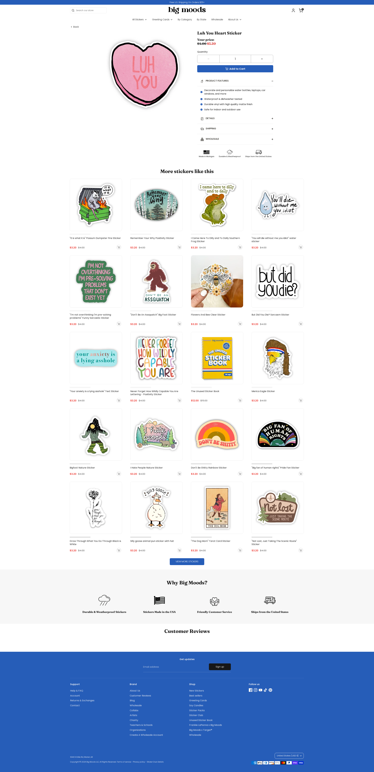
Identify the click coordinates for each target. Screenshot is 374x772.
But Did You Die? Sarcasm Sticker (270, 314)
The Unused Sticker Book (205, 391)
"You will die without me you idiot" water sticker (274, 239)
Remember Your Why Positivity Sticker (152, 238)
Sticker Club (196, 715)
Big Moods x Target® (200, 730)
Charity (134, 720)
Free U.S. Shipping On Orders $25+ (187, 2)
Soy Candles (196, 705)
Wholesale (217, 19)
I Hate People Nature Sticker (146, 467)
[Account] (293, 10)
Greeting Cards (161, 19)
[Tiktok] (265, 690)
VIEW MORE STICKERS (187, 561)
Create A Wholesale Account (146, 735)
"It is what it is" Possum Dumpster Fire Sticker (95, 238)
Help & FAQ (76, 690)
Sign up (220, 666)
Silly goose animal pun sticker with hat (152, 541)
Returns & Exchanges (82, 700)
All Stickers (138, 19)
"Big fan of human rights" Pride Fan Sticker (275, 467)
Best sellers (195, 695)
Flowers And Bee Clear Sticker (208, 314)
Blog (132, 700)
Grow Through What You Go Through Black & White (95, 542)
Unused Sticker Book (201, 720)
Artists (133, 715)
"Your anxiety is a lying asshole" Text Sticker (94, 391)
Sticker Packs (197, 710)
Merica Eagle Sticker (263, 391)
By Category (185, 19)
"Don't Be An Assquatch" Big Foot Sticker (153, 314)
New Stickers (196, 690)
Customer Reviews (140, 695)
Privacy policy (139, 762)
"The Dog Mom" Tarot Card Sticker (210, 541)
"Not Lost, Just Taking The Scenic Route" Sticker (274, 542)
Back (76, 26)
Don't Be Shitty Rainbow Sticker (209, 467)
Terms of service (124, 762)
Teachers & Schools (141, 725)
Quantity (202, 51)
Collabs (134, 710)
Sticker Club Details (155, 762)
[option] (187, 2)
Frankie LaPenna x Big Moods (205, 725)
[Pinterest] (270, 690)
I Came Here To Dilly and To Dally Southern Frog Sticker (215, 239)
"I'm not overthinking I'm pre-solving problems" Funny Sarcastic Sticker (90, 316)
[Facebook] (250, 690)
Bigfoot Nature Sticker (82, 467)
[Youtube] (260, 690)
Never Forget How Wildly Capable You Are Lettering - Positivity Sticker (154, 393)
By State (201, 19)
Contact (75, 705)
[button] (301, 10)
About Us (233, 19)
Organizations (138, 730)
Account (75, 695)
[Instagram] (255, 690)
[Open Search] (73, 10)
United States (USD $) (288, 755)
